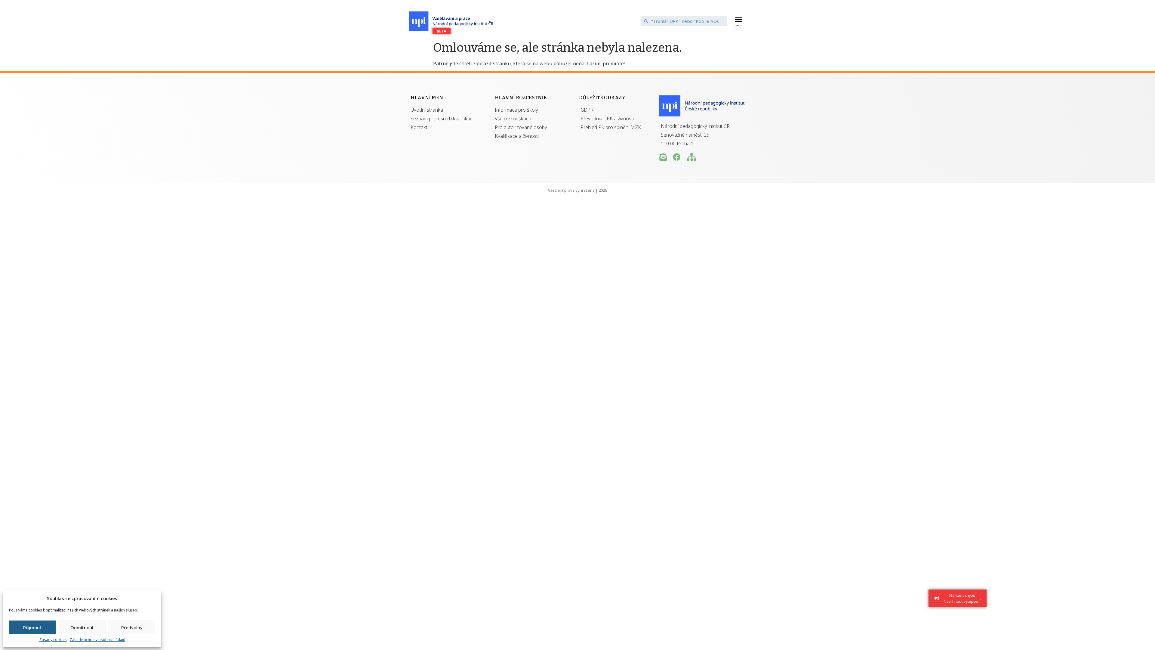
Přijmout (32, 627)
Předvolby (132, 627)
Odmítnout (82, 627)
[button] (738, 21)
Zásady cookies (53, 639)
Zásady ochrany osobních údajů (97, 639)
